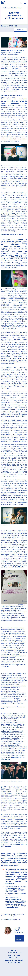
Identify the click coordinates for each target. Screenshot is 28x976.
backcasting (7, 731)
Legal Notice (14, 957)
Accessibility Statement (14, 960)
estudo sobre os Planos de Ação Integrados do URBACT (14, 103)
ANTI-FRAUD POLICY (14, 962)
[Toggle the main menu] (25, 2)
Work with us (14, 955)
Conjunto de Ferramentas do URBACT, (14, 240)
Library (14, 950)
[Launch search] (20, 3)
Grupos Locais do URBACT (13, 567)
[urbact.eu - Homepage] (3, 2)
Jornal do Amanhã (12, 246)
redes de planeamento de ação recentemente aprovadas (14, 253)
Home (5, 7)
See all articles (18, 938)
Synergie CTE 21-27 (14, 952)
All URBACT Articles (15, 8)
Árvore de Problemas (14, 244)
